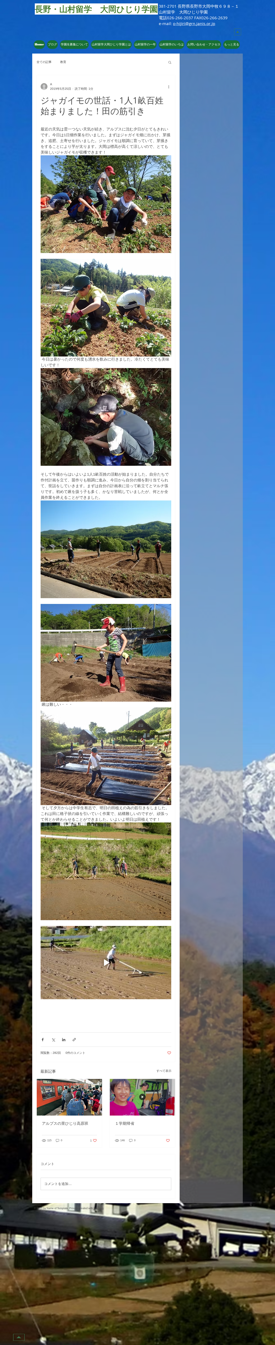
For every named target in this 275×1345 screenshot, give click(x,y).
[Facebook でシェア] (43, 1040)
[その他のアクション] (168, 86)
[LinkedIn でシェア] (64, 1040)
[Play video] (106, 962)
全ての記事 (44, 62)
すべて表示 (163, 1070)
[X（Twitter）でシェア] (53, 1040)
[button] (111, 44)
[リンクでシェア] (74, 1040)
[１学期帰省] (142, 1097)
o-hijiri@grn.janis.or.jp (194, 23)
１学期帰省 (124, 1123)
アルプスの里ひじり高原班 (65, 1123)
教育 (63, 62)
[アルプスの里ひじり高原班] (69, 1097)
